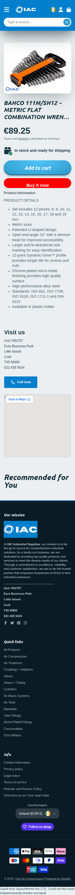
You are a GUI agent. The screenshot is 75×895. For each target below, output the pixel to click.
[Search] (66, 22)
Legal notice (12, 775)
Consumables (13, 728)
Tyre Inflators (12, 735)
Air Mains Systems (17, 696)
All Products (12, 649)
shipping (23, 138)
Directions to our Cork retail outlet (26, 795)
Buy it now (37, 185)
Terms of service (15, 782)
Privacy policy (13, 769)
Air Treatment (13, 663)
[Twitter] (12, 623)
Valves (8, 676)
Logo (25, 9)
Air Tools (9, 702)
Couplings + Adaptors (18, 669)
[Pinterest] (19, 623)
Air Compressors (15, 656)
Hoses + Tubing (14, 682)
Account (60, 9)
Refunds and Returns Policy (23, 789)
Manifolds (10, 709)
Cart (68, 9)
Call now (24, 382)
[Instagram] (25, 623)
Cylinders (10, 689)
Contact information (17, 762)
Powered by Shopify (58, 878)
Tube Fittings (12, 715)
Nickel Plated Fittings (18, 722)
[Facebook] (6, 623)
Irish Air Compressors (29, 878)
